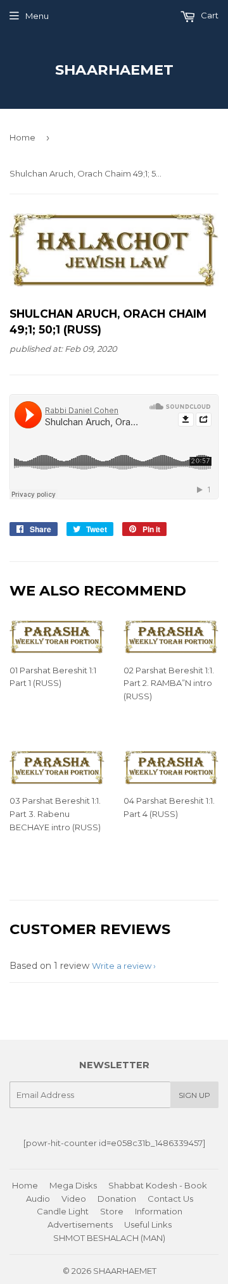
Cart (208, 15)
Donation (117, 1199)
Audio (38, 1199)
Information (158, 1211)
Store (112, 1211)
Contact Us (170, 1199)
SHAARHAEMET (114, 69)
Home (22, 137)
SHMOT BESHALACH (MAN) (109, 1238)
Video (73, 1199)
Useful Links (148, 1224)
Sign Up (194, 1095)
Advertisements (80, 1224)
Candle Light (63, 1211)
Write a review (121, 966)
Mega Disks (73, 1185)
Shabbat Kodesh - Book (157, 1185)
